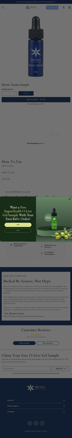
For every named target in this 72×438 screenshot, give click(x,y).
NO (18, 230)
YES (18, 225)
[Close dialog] (70, 199)
